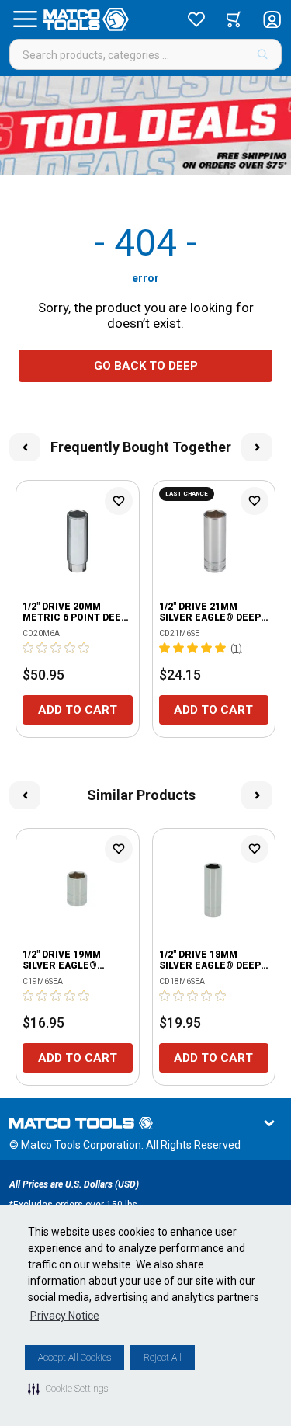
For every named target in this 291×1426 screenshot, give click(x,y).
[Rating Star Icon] (29, 648)
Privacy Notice (64, 1315)
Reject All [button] (163, 1357)
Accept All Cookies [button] (74, 1357)
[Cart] (234, 19)
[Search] (262, 54)
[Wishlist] (196, 19)
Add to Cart (77, 710)
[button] (68, 1388)
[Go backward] (24, 447)
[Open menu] (24, 19)
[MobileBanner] (145, 125)
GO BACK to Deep (146, 366)
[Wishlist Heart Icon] (119, 501)
